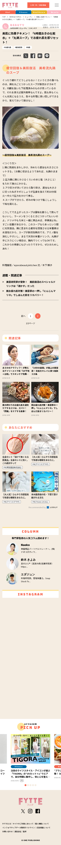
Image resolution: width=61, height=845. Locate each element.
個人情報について (42, 823)
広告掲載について (43, 827)
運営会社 (17, 831)
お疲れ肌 (8, 47)
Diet (7, 12)
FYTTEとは (6, 823)
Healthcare (39, 12)
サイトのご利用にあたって (23, 823)
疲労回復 (19, 47)
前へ (23, 316)
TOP (3, 17)
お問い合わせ (7, 831)
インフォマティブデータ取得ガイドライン (18, 827)
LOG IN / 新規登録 (38, 5)
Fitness (23, 12)
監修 (24, 831)
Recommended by (37, 507)
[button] (25, 785)
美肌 (28, 47)
